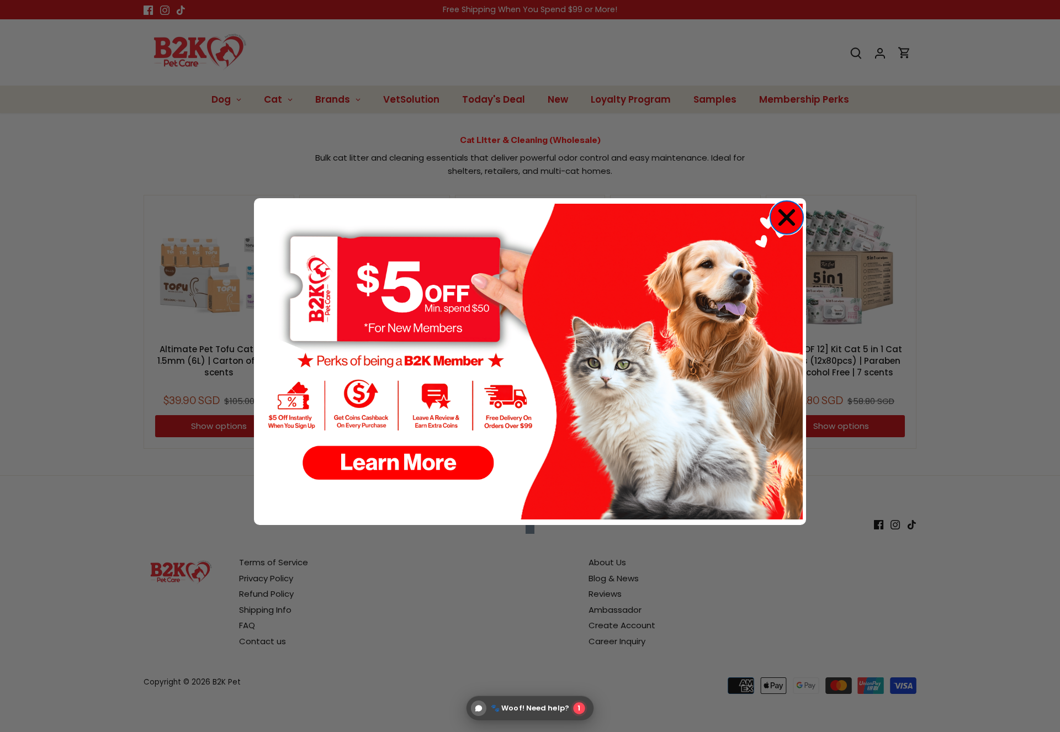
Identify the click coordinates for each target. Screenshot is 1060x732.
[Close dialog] (786, 217)
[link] (530, 361)
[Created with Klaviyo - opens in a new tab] (530, 529)
